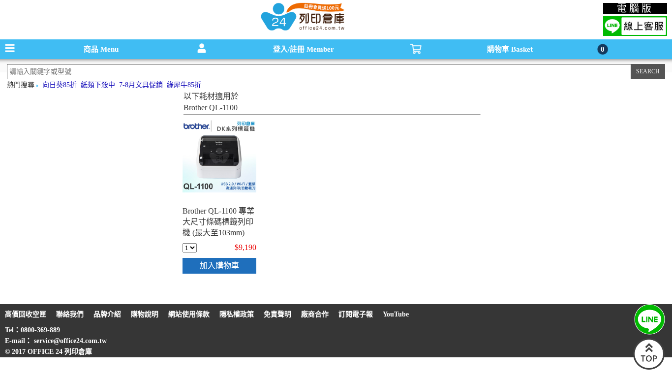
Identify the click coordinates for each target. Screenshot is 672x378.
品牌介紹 (107, 314)
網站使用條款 (189, 314)
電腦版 (635, 8)
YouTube (396, 314)
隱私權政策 (236, 314)
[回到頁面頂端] (649, 367)
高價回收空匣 (25, 314)
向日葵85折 (59, 85)
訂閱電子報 (355, 314)
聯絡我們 (70, 314)
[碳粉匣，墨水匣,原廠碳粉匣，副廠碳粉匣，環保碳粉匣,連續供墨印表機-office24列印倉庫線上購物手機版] (301, 29)
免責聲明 (277, 314)
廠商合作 (315, 314)
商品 (101, 49)
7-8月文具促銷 (141, 85)
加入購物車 (219, 265)
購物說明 (144, 314)
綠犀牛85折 (184, 85)
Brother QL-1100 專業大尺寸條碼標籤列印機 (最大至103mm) (218, 222)
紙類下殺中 (98, 85)
